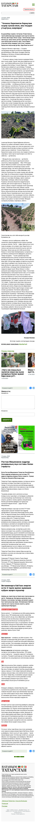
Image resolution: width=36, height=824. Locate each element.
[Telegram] (34, 388)
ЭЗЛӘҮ (32, 13)
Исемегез (4, 410)
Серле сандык (6, 581)
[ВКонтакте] (31, 388)
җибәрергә (7, 420)
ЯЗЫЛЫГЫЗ (23, 344)
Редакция (5, 803)
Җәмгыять (4, 19)
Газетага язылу (29, 9)
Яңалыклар (5, 457)
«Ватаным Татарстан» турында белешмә (14, 801)
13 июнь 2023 (5, 17)
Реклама (4, 806)
